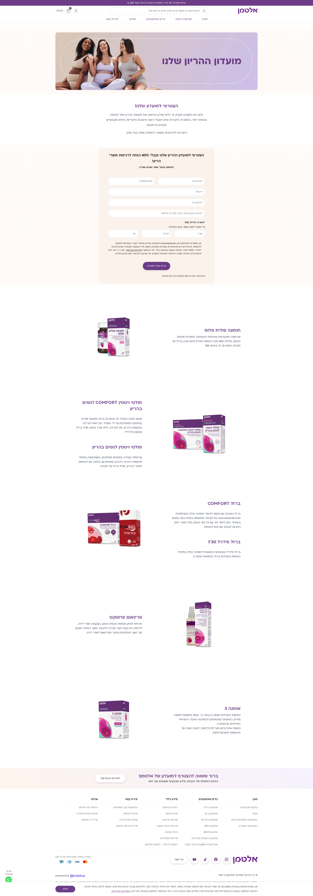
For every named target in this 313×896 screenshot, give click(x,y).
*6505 (59, 11)
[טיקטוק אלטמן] (205, 859)
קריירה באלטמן (90, 819)
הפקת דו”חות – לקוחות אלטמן (161, 844)
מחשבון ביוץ (211, 813)
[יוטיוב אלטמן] (194, 859)
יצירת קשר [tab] (112, 19)
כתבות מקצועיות (249, 807)
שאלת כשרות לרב (128, 819)
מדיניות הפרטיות (134, 250)
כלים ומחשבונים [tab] (155, 19)
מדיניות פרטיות (170, 819)
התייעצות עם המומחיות (125, 807)
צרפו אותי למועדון (156, 265)
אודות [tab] (132, 19)
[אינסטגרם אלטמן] (227, 859)
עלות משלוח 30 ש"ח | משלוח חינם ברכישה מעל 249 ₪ (156, 2)
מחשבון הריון (211, 807)
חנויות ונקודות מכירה (87, 813)
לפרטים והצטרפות (110, 778)
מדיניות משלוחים (169, 838)
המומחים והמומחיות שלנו (244, 819)
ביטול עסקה (171, 832)
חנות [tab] (205, 19)
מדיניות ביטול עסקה (167, 826)
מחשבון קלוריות (209, 819)
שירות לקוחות (130, 813)
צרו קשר (178, 859)
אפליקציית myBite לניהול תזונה (201, 844)
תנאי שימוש (172, 813)
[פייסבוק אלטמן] (216, 859)
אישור (65, 888)
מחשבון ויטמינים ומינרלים (205, 838)
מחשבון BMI (211, 826)
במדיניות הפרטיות (121, 891)
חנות (255, 813)
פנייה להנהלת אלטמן (127, 826)
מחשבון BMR (211, 832)
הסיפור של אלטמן (88, 807)
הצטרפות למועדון (248, 826)
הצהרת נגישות (170, 807)
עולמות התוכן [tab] (184, 19)
